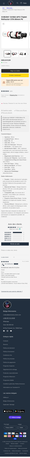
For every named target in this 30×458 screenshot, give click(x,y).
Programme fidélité (8, 380)
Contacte (5, 341)
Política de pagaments (9, 362)
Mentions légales (23, 453)
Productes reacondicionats (10, 373)
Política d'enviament (8, 351)
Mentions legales (14, 443)
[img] (5, 261)
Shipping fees (13, 95)
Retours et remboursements (16, 445)
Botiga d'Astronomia (8, 401)
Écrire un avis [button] (14, 244)
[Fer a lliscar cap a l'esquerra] (2, 54)
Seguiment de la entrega (10, 369)
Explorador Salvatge (8, 404)
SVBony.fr (6, 397)
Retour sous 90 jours (21, 110)
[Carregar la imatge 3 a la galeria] (22, 53)
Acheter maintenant (15, 75)
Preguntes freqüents (8, 366)
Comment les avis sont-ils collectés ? (11, 291)
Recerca (5, 344)
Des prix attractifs (7, 112)
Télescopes (9, 8)
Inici (3, 8)
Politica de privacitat (22, 448)
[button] (5, 3)
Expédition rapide (7, 110)
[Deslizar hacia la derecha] (28, 54)
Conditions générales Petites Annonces (14, 383)
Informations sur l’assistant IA (11, 387)
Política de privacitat (8, 358)
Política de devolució (9, 348)
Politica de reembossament (11, 448)
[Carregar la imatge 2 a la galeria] (15, 53)
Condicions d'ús (7, 355)
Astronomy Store (10, 441)
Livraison (22, 443)
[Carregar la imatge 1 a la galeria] (7, 53)
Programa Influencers (9, 376)
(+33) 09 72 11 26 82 (9, 318)
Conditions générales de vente (11, 453)
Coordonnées (25, 450)
